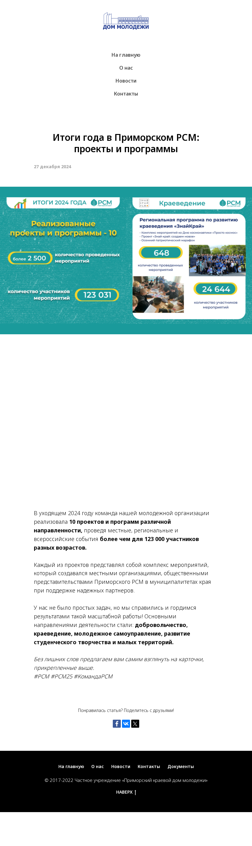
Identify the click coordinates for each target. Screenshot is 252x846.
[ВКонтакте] (126, 724)
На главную (126, 54)
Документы (180, 766)
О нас (126, 67)
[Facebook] (117, 724)
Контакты (126, 93)
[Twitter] (135, 724)
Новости (126, 80)
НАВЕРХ (124, 792)
